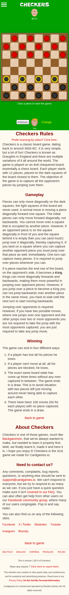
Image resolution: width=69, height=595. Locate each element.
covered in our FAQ (40, 492)
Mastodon (40, 524)
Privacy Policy (15, 580)
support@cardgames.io (18, 480)
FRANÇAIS (48, 552)
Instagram (8, 531)
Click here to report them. (45, 566)
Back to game (34, 418)
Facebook (8, 524)
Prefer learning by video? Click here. (34, 139)
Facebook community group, (28, 500)
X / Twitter (25, 524)
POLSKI (61, 552)
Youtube (55, 524)
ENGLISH (21, 552)
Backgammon (12, 439)
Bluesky (23, 531)
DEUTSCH (7, 552)
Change (47, 122)
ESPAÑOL (34, 552)
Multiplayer (23, 122)
